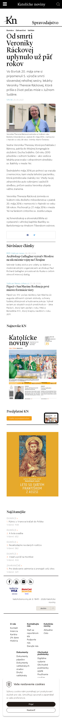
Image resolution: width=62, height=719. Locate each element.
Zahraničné (13, 565)
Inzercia (14, 631)
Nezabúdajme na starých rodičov (25, 545)
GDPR (40, 671)
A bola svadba (16, 533)
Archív (43, 608)
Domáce (11, 518)
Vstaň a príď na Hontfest (21, 557)
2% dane (14, 637)
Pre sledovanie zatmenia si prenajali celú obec (32, 569)
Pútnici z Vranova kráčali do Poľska (26, 521)
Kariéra (13, 634)
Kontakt (14, 628)
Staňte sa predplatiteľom (19, 418)
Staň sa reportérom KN (32, 633)
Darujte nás (32, 646)
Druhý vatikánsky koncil (21, 675)
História (14, 641)
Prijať (31, 704)
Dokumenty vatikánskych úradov (22, 666)
